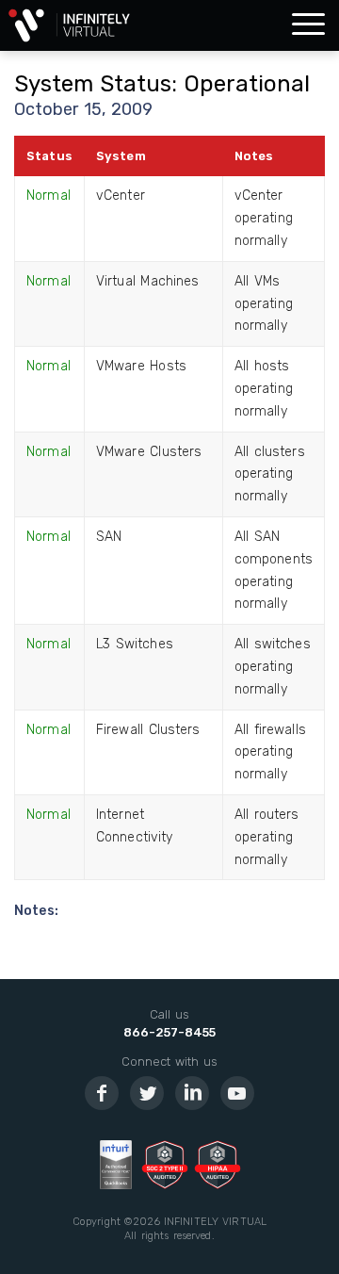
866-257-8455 (169, 1032)
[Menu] (308, 25)
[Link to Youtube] (237, 1093)
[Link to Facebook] (102, 1093)
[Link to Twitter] (147, 1093)
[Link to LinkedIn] (192, 1093)
